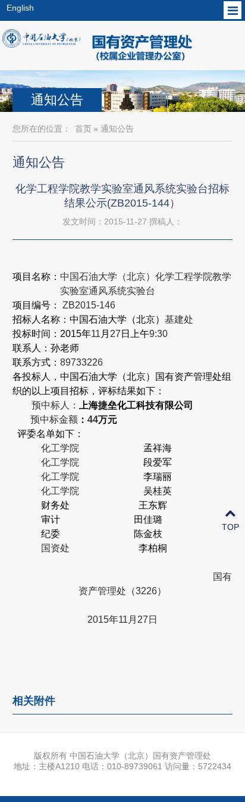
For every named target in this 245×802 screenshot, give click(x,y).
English (20, 8)
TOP (230, 527)
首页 (83, 128)
